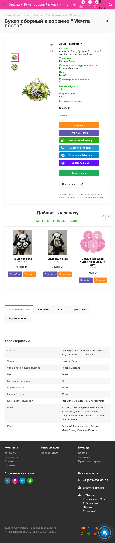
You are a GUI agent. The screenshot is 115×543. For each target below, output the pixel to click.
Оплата (82, 452)
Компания (11, 447)
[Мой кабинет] (74, 4)
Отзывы (9, 461)
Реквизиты (11, 457)
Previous (103, 216)
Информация (50, 447)
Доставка (84, 457)
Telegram (22, 481)
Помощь (83, 447)
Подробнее (15, 274)
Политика (10, 465)
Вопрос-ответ (49, 452)
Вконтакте (7, 481)
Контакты (10, 452)
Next (108, 216)
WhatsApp (30, 481)
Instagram (15, 481)
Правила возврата (89, 461)
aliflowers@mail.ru (93, 487)
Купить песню (79, 173)
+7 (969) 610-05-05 (95, 480)
